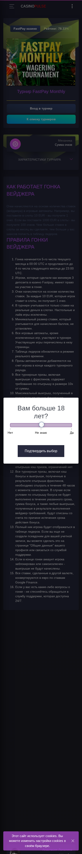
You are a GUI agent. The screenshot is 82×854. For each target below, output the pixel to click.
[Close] (72, 840)
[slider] (41, 424)
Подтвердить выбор (41, 451)
